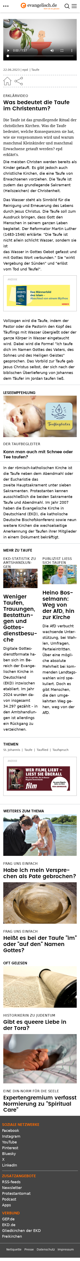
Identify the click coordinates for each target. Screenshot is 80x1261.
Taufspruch (61, 749)
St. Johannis (11, 749)
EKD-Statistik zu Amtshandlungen (19, 563)
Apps (6, 1205)
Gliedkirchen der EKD (21, 1230)
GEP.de (8, 1219)
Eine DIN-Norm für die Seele (31, 1091)
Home (7, 81)
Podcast (9, 1199)
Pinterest (10, 1148)
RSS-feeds (11, 1182)
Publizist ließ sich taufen (57, 561)
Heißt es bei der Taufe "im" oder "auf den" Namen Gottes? (40, 944)
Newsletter (12, 1188)
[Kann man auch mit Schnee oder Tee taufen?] (40, 416)
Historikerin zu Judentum (29, 1015)
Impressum (66, 1249)
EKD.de (8, 1225)
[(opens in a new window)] (38, 295)
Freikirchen (12, 1236)
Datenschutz (46, 1249)
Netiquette (14, 1249)
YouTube (9, 1142)
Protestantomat (16, 1193)
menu (5, 6)
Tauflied (42, 749)
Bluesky (9, 1153)
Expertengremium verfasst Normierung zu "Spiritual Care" (40, 1104)
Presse (29, 1249)
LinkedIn (9, 1165)
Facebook (10, 1130)
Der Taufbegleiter (21, 444)
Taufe (35, 69)
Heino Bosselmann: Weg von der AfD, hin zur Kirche (58, 605)
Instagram (11, 1136)
